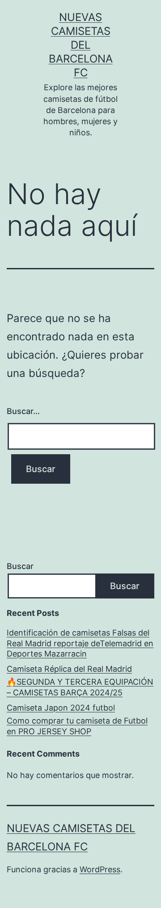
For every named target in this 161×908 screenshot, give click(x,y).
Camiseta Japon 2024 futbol (61, 707)
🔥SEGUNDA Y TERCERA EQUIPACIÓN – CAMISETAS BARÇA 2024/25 (80, 687)
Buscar (20, 566)
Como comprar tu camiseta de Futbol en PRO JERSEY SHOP (77, 726)
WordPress (100, 869)
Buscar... (23, 411)
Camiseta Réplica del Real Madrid (69, 669)
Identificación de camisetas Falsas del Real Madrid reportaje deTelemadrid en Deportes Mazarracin (80, 643)
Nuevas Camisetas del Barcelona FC (81, 45)
